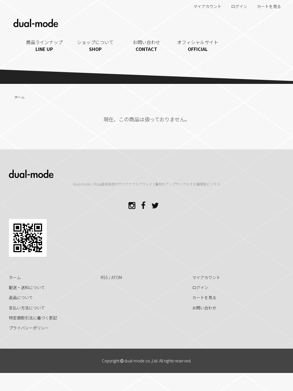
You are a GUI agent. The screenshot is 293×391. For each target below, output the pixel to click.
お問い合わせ (146, 45)
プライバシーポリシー (29, 328)
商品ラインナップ (44, 45)
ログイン (239, 6)
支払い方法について (27, 308)
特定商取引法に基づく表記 (33, 318)
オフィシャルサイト (197, 45)
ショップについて (95, 45)
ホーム (19, 96)
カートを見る (269, 6)
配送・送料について (27, 287)
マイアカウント (207, 6)
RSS (104, 277)
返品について (21, 297)
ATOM (116, 277)
